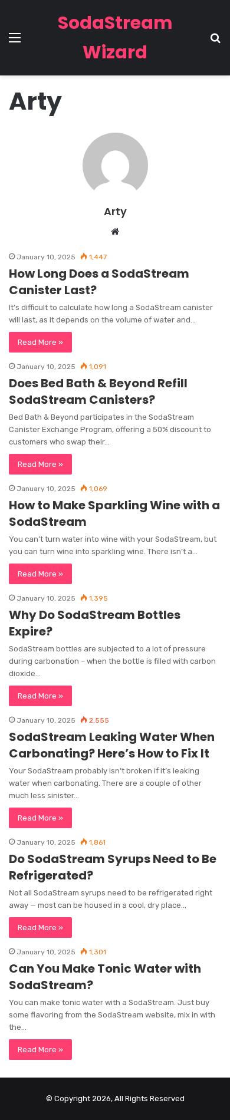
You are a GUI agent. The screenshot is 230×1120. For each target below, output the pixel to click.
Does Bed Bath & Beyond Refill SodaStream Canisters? (98, 391)
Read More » (40, 342)
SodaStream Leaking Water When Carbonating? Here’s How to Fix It (112, 745)
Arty (115, 211)
